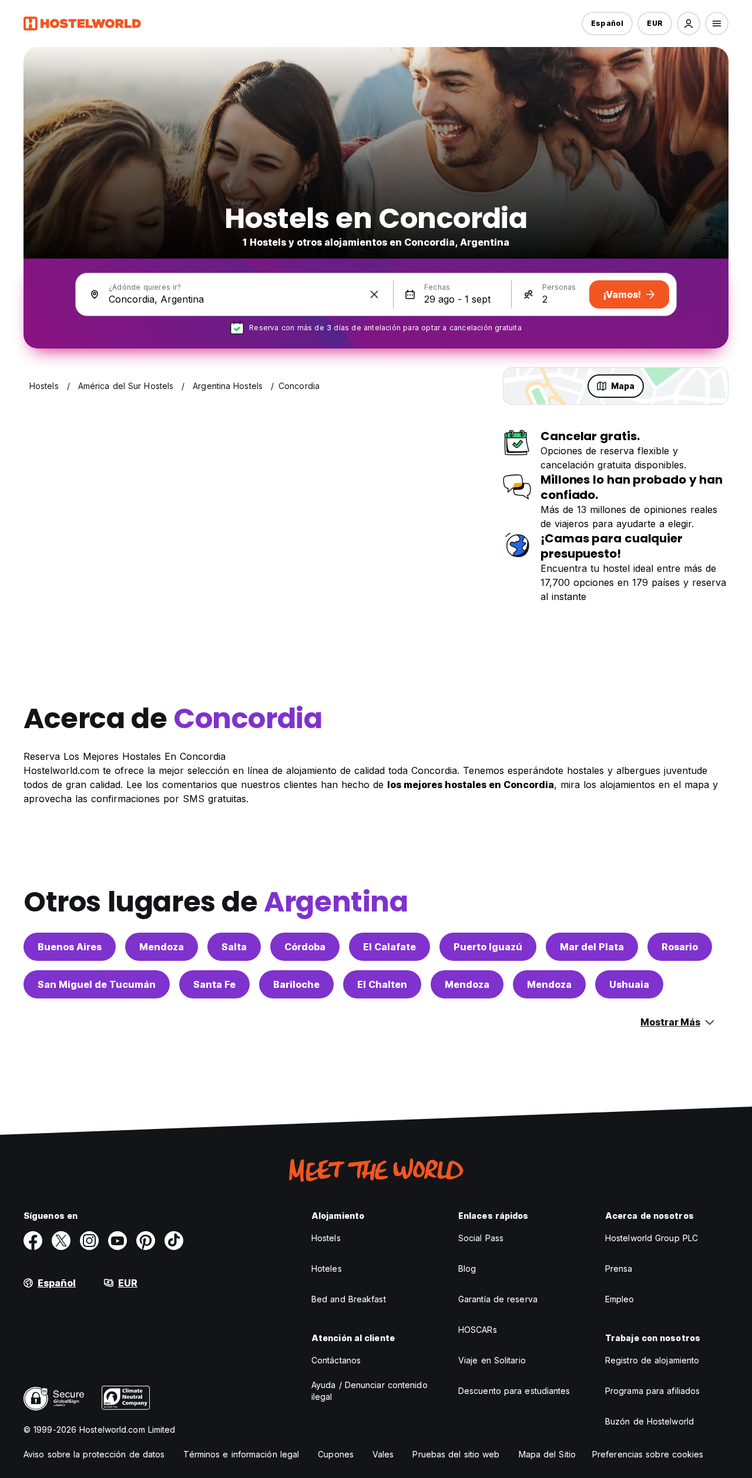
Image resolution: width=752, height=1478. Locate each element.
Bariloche (296, 984)
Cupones (336, 1454)
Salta (234, 947)
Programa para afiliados (652, 1391)
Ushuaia (629, 984)
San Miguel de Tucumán (97, 984)
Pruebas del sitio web (455, 1454)
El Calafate (389, 947)
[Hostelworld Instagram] (89, 1240)
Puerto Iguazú (488, 947)
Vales (383, 1454)
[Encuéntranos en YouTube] (117, 1240)
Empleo (619, 1299)
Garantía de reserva (498, 1299)
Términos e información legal (241, 1454)
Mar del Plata (592, 947)
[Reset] (374, 294)
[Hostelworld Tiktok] (173, 1240)
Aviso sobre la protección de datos (94, 1454)
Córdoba (304, 947)
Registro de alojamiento (652, 1360)
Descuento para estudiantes (514, 1391)
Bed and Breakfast (348, 1299)
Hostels (326, 1238)
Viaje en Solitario (492, 1360)
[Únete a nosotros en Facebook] (33, 1240)
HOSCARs (477, 1330)
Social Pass (480, 1238)
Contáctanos (336, 1360)
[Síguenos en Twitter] (61, 1240)
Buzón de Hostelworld (649, 1421)
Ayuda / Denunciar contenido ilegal (369, 1391)
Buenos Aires (70, 947)
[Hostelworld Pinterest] (145, 1240)
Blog (467, 1268)
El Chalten (382, 984)
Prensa (619, 1268)
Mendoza (161, 947)
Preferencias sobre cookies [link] (648, 1454)
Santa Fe (214, 984)
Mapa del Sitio (547, 1454)
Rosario (680, 947)
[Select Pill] (688, 23)
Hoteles (326, 1268)
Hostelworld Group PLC (651, 1238)
